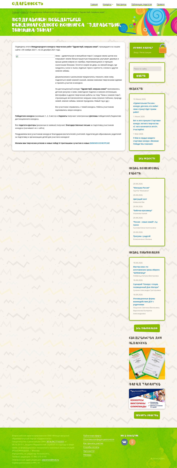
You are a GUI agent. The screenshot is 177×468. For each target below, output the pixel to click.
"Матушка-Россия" (141, 187)
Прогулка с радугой (141, 236)
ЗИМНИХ (94, 143)
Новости (24, 12)
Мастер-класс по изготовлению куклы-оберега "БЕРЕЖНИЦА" (146, 270)
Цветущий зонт (140, 199)
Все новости (147, 158)
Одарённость (27, 3)
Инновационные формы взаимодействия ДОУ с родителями (144, 301)
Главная (15, 12)
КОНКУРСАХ (103, 143)
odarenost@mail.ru (50, 459)
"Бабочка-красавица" (142, 210)
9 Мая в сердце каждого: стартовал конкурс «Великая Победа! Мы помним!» (146, 141)
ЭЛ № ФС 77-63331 (55, 441)
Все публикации (147, 328)
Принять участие (147, 415)
